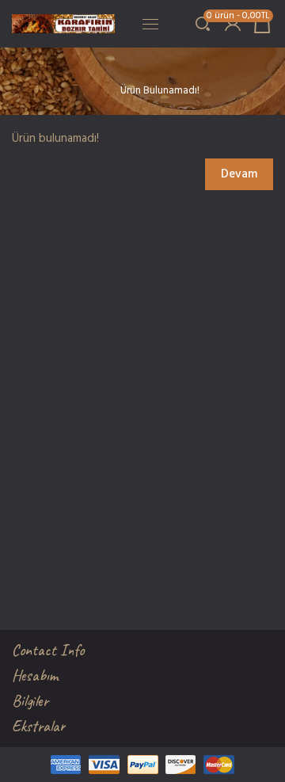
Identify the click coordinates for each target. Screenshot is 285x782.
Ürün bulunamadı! (160, 90)
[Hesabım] (232, 24)
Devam (239, 174)
